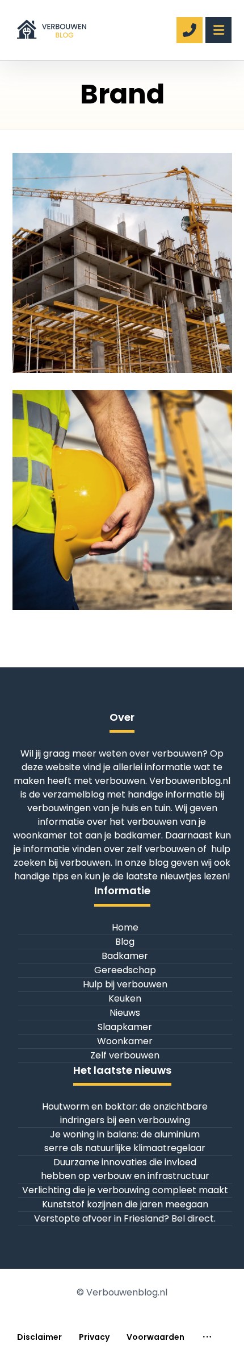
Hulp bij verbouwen (125, 984)
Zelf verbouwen (124, 1055)
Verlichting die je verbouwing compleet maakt (125, 1190)
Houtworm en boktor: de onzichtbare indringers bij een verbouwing (125, 1113)
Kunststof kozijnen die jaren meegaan (125, 1204)
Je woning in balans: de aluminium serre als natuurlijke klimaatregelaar (124, 1141)
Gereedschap (125, 970)
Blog (124, 941)
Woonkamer (125, 1041)
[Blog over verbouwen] (50, 25)
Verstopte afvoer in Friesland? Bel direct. (125, 1218)
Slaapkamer (125, 1026)
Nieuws (125, 1012)
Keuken (124, 998)
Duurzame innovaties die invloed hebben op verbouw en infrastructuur (125, 1169)
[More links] (207, 1337)
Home (125, 927)
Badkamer (125, 955)
